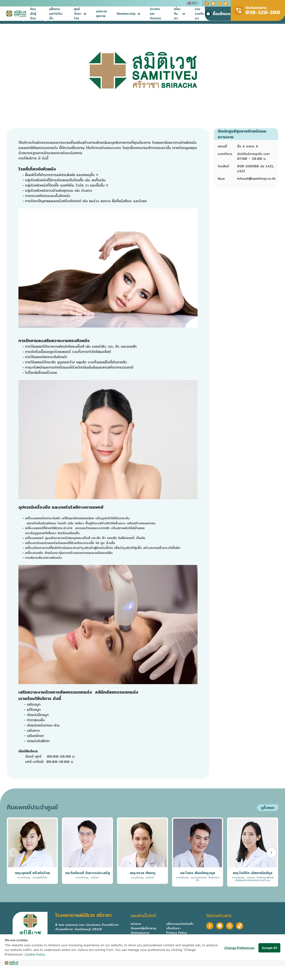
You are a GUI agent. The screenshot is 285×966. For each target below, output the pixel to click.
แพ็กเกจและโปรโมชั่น (55, 14)
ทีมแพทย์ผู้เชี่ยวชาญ (143, 928)
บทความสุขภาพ (101, 13)
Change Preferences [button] (239, 948)
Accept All (269, 948)
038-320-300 (262, 12)
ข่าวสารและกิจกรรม (155, 14)
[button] (271, 852)
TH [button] (193, 3)
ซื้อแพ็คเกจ (222, 14)
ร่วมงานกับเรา (199, 14)
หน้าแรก (136, 923)
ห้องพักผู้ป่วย (33, 14)
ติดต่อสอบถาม (140, 932)
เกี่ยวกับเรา (177, 14)
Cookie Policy (35, 954)
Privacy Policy (176, 932)
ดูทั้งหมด (267, 807)
